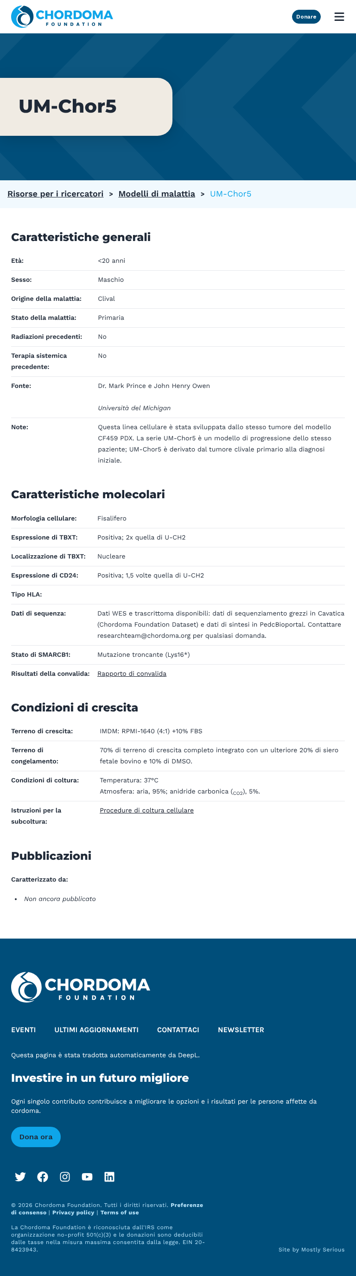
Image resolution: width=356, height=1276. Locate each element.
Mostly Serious (323, 1249)
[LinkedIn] (109, 1177)
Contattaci (178, 1030)
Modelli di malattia (156, 194)
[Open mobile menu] (339, 17)
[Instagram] (65, 1177)
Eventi (23, 1030)
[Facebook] (42, 1177)
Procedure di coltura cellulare (147, 810)
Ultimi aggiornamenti (96, 1030)
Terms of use (120, 1212)
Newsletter (241, 1030)
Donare (306, 16)
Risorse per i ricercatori (55, 194)
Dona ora (35, 1136)
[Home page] (62, 17)
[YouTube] (87, 1177)
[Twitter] (20, 1177)
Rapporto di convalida (131, 674)
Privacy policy (73, 1212)
